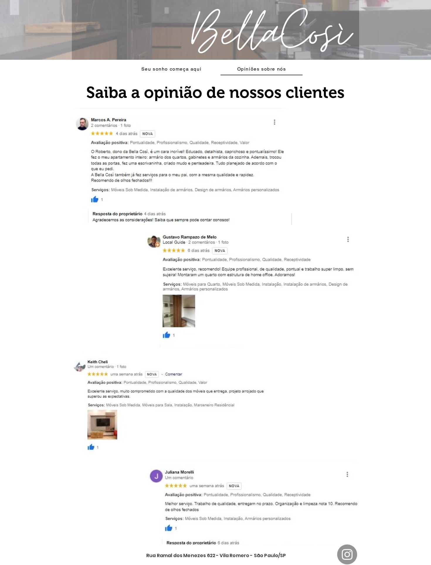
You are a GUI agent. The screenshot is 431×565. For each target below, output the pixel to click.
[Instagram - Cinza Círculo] (347, 554)
